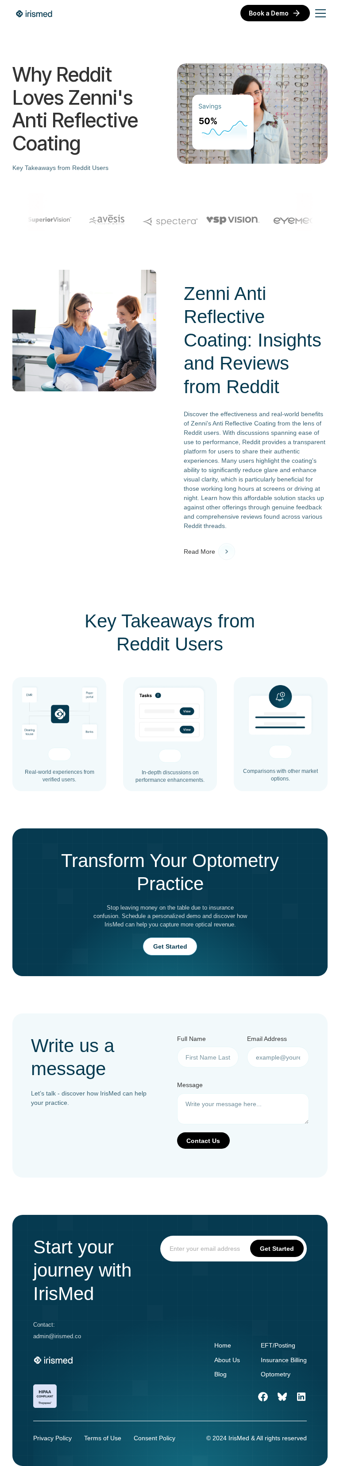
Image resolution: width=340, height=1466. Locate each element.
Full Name (191, 1038)
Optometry (275, 1374)
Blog (220, 1374)
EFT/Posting (278, 1345)
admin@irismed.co (57, 1336)
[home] (34, 13)
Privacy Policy (52, 1438)
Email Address (267, 1038)
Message (190, 1084)
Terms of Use (102, 1438)
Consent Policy (154, 1438)
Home (222, 1345)
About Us (227, 1360)
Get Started (170, 946)
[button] (319, 13)
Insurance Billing (284, 1360)
